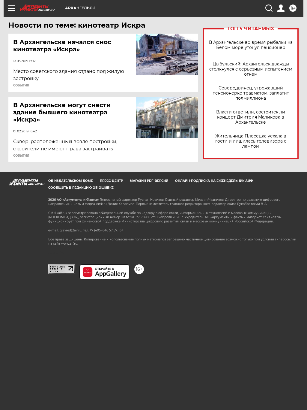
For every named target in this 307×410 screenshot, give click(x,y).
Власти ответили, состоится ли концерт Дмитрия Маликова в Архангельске (250, 117)
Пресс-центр (111, 181)
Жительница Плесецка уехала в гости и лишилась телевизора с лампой (250, 141)
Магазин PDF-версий (149, 181)
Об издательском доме (70, 181)
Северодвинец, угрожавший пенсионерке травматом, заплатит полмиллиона (251, 93)
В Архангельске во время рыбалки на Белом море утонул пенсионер (251, 45)
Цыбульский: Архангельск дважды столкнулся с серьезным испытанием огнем (250, 69)
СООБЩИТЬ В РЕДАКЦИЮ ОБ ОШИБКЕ (81, 188)
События (21, 85)
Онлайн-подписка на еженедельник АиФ (214, 181)
